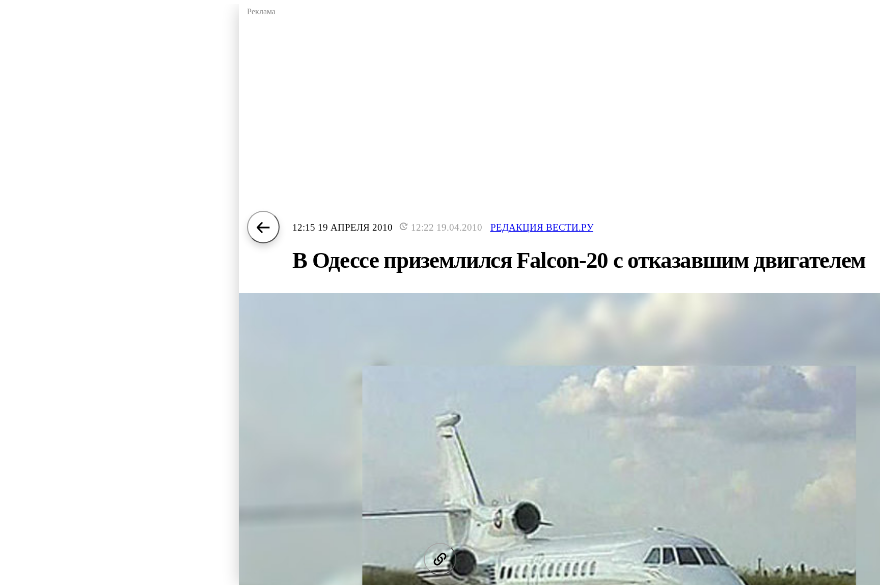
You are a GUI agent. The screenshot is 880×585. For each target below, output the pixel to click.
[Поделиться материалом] (440, 559)
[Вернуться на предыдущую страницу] (263, 227)
